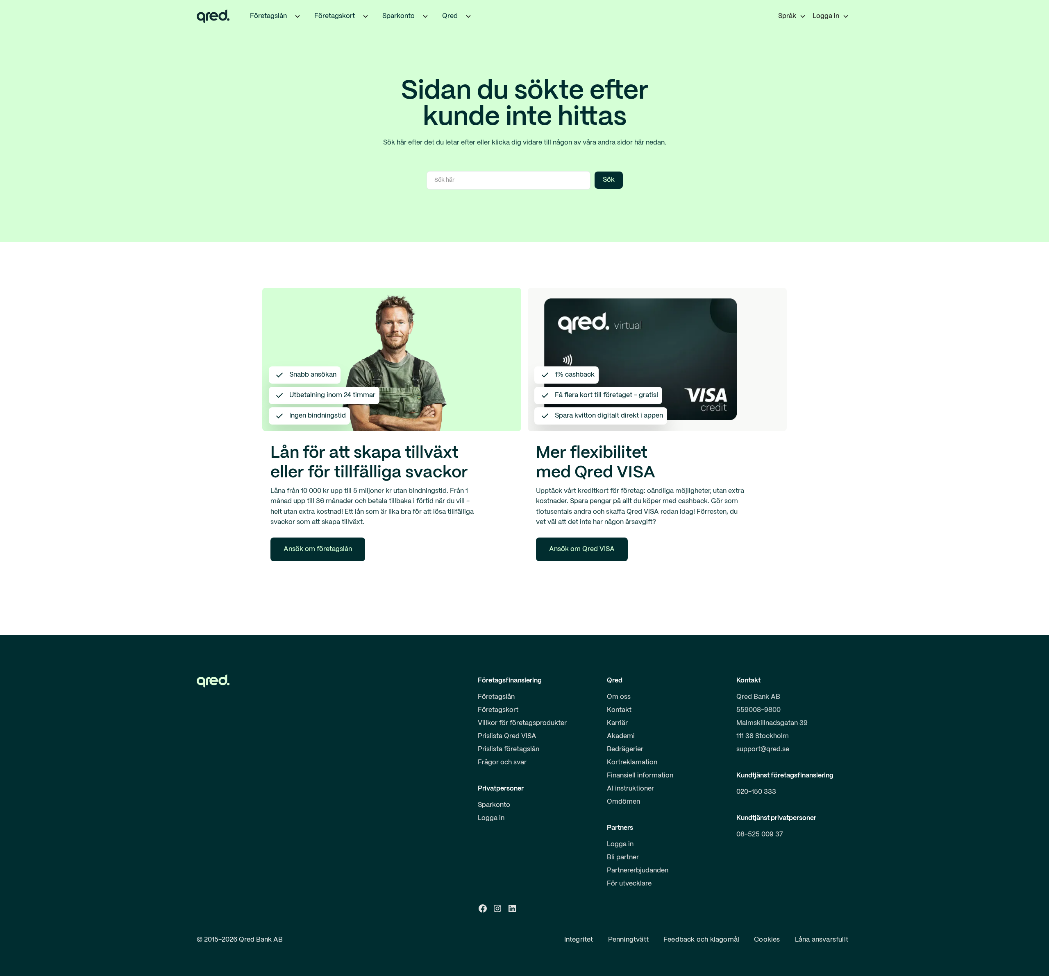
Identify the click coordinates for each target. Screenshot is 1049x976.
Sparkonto (494, 805)
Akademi (621, 736)
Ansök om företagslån (318, 549)
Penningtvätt (628, 940)
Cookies (767, 940)
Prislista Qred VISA (507, 736)
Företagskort (498, 710)
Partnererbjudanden (637, 871)
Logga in (491, 818)
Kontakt (619, 710)
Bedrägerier (625, 749)
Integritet (578, 940)
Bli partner (623, 857)
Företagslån (496, 697)
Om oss (619, 697)
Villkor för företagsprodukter (522, 723)
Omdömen (623, 802)
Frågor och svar (502, 762)
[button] (297, 16)
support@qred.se (762, 749)
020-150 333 (756, 792)
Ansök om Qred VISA (582, 549)
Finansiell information (640, 776)
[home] (213, 16)
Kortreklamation (632, 762)
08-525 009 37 (759, 834)
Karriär (617, 723)
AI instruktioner (630, 789)
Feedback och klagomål (701, 940)
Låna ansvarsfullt (821, 940)
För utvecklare (629, 884)
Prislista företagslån (508, 749)
